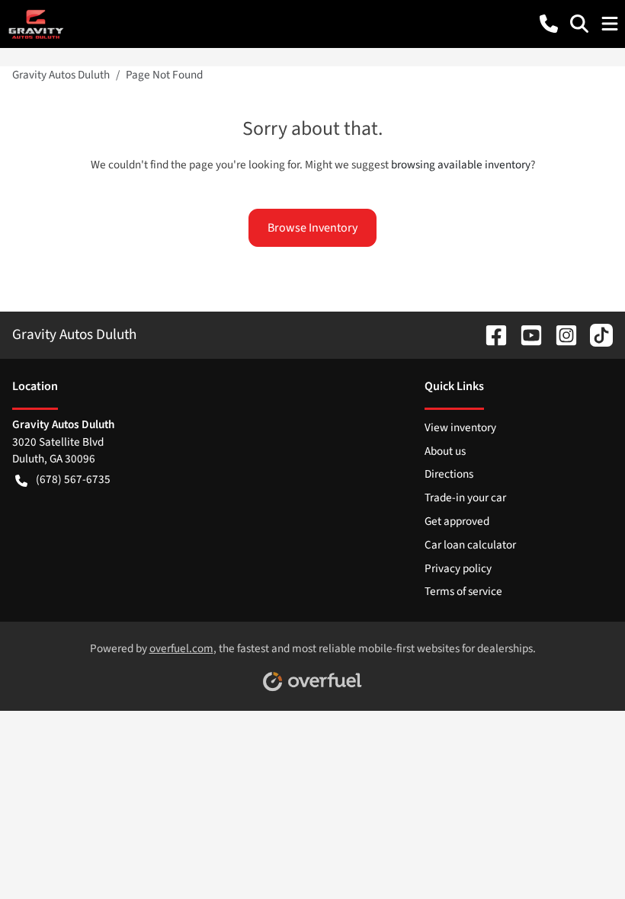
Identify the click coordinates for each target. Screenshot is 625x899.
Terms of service (463, 591)
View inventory (460, 427)
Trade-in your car (465, 497)
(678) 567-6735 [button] (73, 479)
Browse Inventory (312, 227)
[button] (549, 23)
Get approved (457, 521)
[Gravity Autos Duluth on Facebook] (490, 334)
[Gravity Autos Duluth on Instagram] (560, 334)
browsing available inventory (460, 164)
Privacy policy (458, 568)
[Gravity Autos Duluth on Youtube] (525, 334)
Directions (449, 473)
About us (445, 451)
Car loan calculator (470, 544)
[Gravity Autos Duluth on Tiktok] (595, 334)
